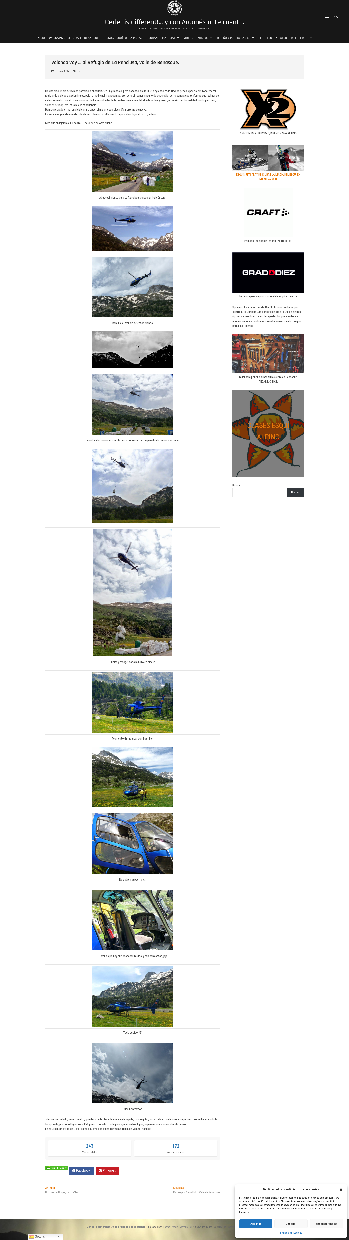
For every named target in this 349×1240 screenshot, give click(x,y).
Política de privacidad (291, 1232)
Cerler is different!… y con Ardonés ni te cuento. (174, 22)
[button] (341, 1190)
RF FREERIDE (299, 38)
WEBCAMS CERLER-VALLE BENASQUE (74, 38)
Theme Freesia (170, 1227)
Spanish (40, 1236)
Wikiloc (203, 38)
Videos (188, 38)
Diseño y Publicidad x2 (233, 38)
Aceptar (255, 1224)
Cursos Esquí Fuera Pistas (123, 38)
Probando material (161, 38)
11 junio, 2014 (61, 71)
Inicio (41, 38)
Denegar (291, 1224)
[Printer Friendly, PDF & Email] (56, 1167)
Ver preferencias (326, 1224)
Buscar (236, 485)
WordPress (185, 1227)
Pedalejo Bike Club (273, 38)
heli (80, 71)
